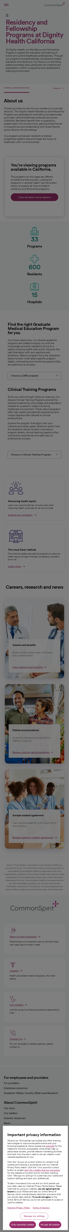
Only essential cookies (22, 1224)
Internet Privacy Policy (18, 1207)
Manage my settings (34, 1216)
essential (50, 1146)
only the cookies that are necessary (42, 1170)
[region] (35, 1177)
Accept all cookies (50, 1224)
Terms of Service (41, 1207)
